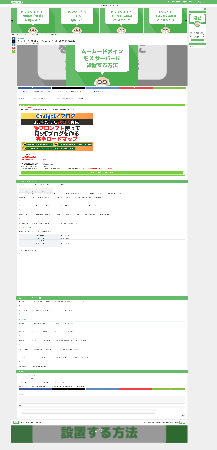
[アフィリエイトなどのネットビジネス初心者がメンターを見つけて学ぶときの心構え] (33, 20)
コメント (21, 394)
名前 (20, 405)
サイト (20, 412)
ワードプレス (20, 38)
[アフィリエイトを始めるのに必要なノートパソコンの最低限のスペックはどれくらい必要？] (77, 20)
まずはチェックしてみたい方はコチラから (102, 173)
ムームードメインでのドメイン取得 (27, 98)
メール (21, 410)
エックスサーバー (69, 301)
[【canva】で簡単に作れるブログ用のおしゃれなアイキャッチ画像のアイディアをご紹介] (121, 20)
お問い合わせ (197, 39)
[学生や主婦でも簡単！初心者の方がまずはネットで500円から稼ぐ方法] (165, 20)
